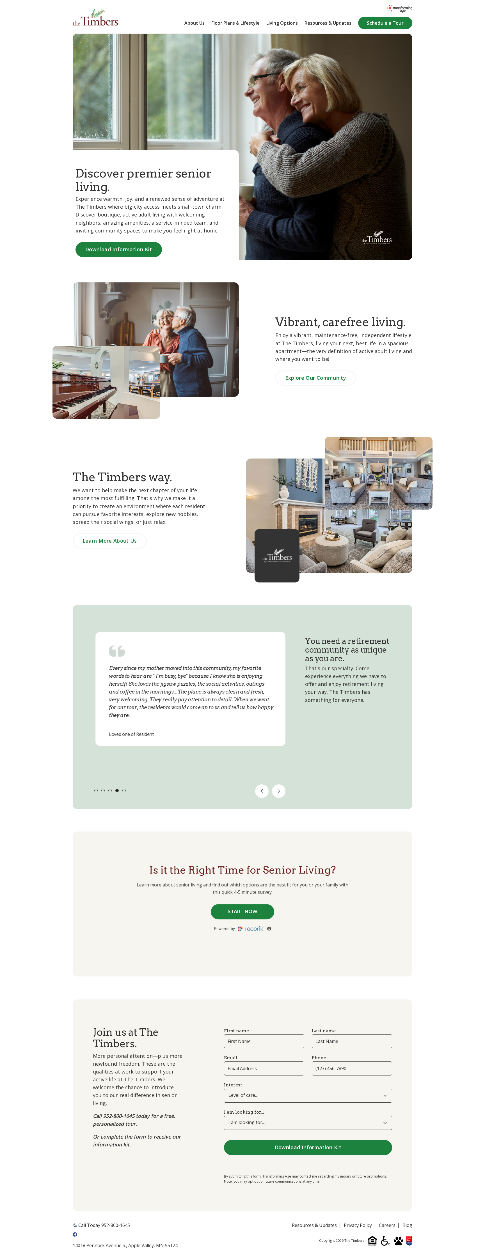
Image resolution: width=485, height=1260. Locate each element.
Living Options (282, 23)
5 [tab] (124, 790)
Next (278, 791)
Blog (407, 1225)
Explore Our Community (315, 377)
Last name (324, 1030)
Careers (387, 1225)
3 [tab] (110, 790)
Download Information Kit (118, 249)
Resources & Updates (328, 23)
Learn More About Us (110, 540)
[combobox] (308, 1096)
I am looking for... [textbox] (246, 1122)
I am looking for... (244, 1112)
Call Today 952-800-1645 (104, 1225)
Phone (319, 1057)
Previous (262, 791)
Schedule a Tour (385, 23)
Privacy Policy (358, 1225)
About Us (194, 23)
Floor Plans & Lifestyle (235, 23)
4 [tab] (117, 790)
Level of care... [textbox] (243, 1095)
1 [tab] (96, 790)
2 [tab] (103, 790)
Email (230, 1057)
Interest (233, 1085)
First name (236, 1030)
